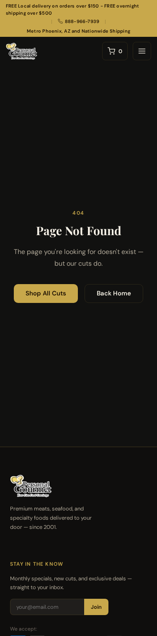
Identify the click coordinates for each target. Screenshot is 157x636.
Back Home (114, 293)
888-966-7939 (82, 21)
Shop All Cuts (46, 293)
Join (96, 606)
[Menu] (142, 51)
